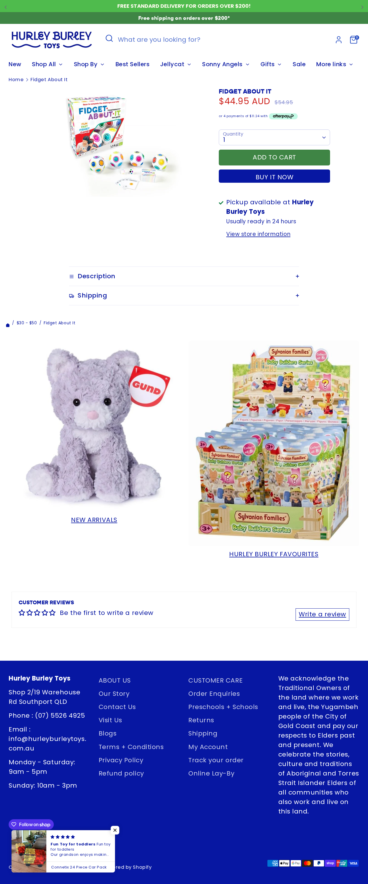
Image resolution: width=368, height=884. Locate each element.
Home (16, 79)
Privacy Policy (121, 760)
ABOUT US (115, 680)
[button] (115, 830)
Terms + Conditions (131, 746)
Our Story (114, 693)
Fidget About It (49, 79)
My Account (208, 746)
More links (332, 64)
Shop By (86, 64)
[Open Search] (109, 38)
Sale (299, 64)
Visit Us (110, 720)
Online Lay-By (211, 773)
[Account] (338, 39)
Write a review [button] (322, 614)
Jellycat (173, 64)
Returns (201, 720)
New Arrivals (94, 519)
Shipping (202, 733)
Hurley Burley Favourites (273, 554)
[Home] (8, 323)
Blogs (108, 733)
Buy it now (275, 177)
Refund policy (121, 773)
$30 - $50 (27, 323)
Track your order (216, 760)
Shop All (44, 64)
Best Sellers (133, 64)
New (15, 64)
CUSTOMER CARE (215, 680)
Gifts (268, 64)
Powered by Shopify (127, 867)
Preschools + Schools (223, 706)
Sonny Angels (223, 64)
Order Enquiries (214, 693)
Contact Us (117, 706)
